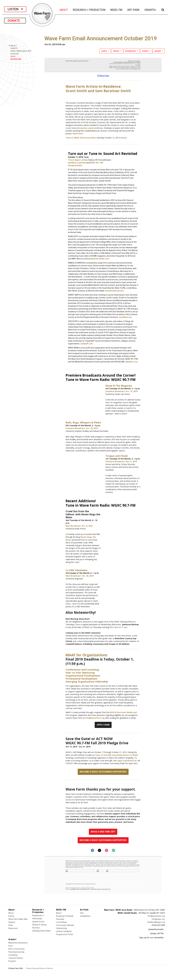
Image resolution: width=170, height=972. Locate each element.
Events (11, 916)
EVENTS (14, 48)
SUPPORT (14, 54)
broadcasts (130, 51)
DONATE (15, 20)
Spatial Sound (38, 922)
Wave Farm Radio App (17, 919)
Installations (85, 916)
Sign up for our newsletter (151, 938)
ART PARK (134, 9)
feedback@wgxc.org (156, 922)
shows (116, 51)
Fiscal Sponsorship (16, 952)
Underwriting (61, 928)
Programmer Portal (64, 934)
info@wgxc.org (158, 919)
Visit (82, 913)
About (11, 913)
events (145, 51)
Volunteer (60, 919)
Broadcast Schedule (64, 916)
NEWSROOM (15, 59)
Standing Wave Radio (41, 931)
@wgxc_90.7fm (157, 933)
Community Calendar (65, 925)
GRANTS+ (150, 9)
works (104, 51)
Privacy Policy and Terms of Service (39, 968)
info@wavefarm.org (156, 916)
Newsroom (13, 928)
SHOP (13, 56)
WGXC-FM (116, 9)
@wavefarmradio (156, 929)
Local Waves (61, 922)
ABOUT (64, 9)
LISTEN (15, 9)
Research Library (39, 925)
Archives (36, 928)
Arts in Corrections (16, 949)
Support (11, 922)
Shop (10, 925)
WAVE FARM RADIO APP (20, 51)
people (158, 51)
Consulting (12, 955)
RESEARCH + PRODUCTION (89, 9)
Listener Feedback (64, 931)
